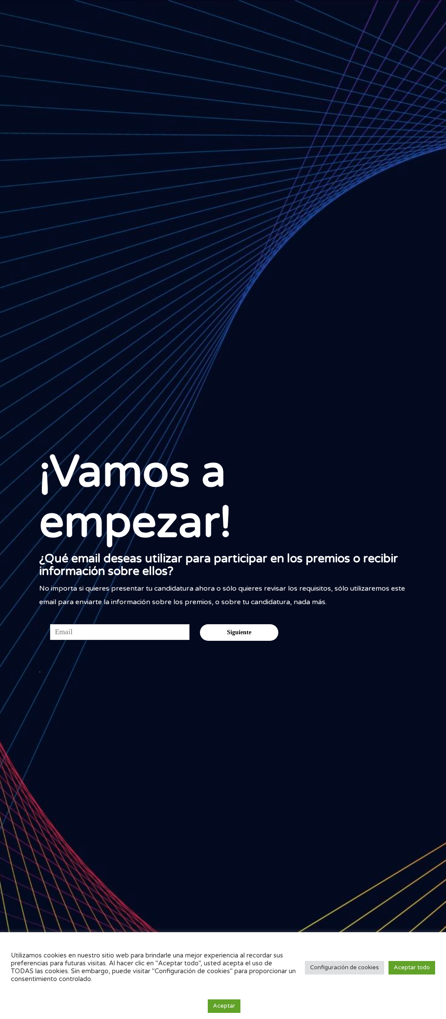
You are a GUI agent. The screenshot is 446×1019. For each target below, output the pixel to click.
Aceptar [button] (224, 1005)
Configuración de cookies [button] (344, 967)
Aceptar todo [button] (412, 967)
